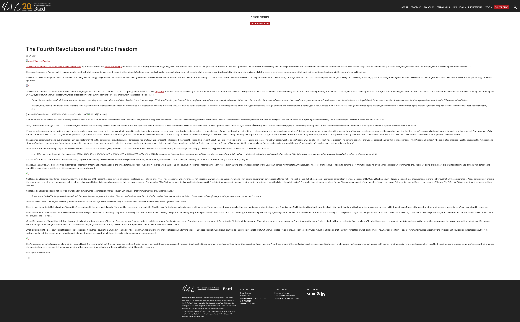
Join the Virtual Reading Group (286, 298)
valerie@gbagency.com (191, 311)
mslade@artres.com (197, 317)
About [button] (405, 7)
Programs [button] (416, 7)
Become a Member (282, 293)
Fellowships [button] (443, 7)
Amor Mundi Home (260, 23)
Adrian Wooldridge (113, 66)
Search (516, 8)
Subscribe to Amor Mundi (284, 295)
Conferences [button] (459, 7)
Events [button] (488, 7)
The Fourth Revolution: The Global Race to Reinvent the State (53, 66)
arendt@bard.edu (247, 303)
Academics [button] (429, 7)
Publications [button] (475, 7)
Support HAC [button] (501, 7)
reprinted (159, 91)
